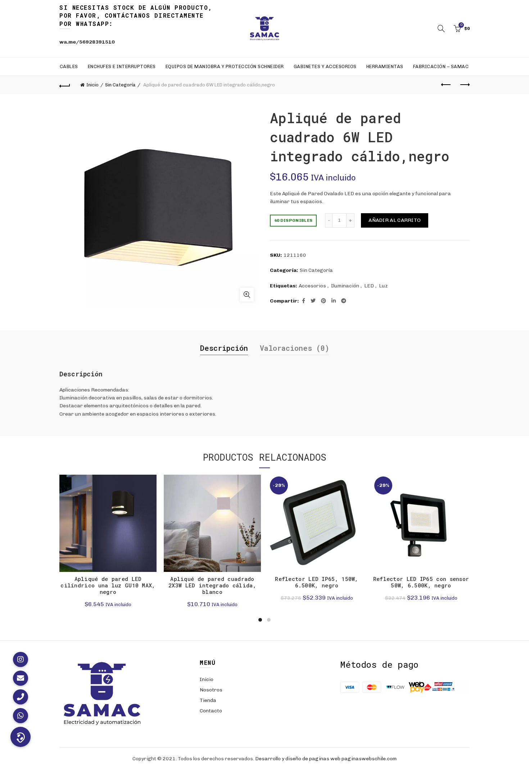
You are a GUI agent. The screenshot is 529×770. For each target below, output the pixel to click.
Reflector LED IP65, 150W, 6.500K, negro (316, 582)
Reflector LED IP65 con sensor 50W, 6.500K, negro (421, 582)
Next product (464, 85)
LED (369, 286)
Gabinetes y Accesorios (325, 66)
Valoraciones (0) (294, 348)
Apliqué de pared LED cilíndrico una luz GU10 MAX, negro (107, 585)
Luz (383, 286)
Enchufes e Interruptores (122, 66)
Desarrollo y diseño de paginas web (297, 759)
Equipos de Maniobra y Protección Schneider (225, 66)
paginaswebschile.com (369, 759)
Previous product (446, 85)
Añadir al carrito (395, 220)
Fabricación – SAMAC (441, 66)
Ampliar (247, 294)
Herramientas (384, 66)
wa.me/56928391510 (87, 42)
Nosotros (211, 690)
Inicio (92, 85)
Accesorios (312, 286)
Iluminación (345, 286)
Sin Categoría (120, 85)
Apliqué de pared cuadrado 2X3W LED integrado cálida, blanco (212, 585)
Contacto (211, 711)
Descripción (224, 348)
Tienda (208, 700)
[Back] (65, 85)
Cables (69, 66)
